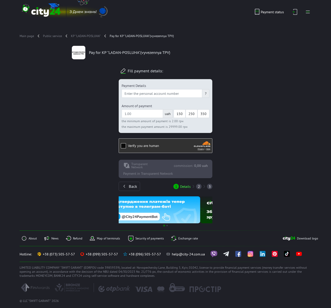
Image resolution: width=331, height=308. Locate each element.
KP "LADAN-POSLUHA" (86, 36)
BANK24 (59, 276)
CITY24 (77, 276)
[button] (126, 209)
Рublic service (52, 36)
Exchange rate (188, 238)
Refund (77, 238)
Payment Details (134, 85)
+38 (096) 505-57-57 (145, 254)
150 (180, 113)
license (204, 268)
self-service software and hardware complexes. (123, 276)
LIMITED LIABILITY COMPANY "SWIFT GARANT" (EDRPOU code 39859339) (70, 268)
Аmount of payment (137, 106)
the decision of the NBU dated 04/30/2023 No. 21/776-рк (116, 272)
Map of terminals (108, 238)
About (33, 238)
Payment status (272, 12)
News (55, 238)
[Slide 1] (164, 225)
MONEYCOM (44, 276)
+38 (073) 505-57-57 (59, 254)
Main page (27, 36)
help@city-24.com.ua (188, 254)
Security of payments (149, 238)
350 (203, 113)
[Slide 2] (167, 225)
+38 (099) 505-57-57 (102, 254)
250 (191, 113)
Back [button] (133, 186)
